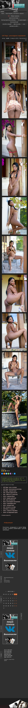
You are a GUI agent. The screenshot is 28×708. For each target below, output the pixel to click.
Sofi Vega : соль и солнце (10, 487)
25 (6, 605)
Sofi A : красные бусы (9, 496)
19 (8, 603)
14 (12, 600)
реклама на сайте (14, 26)
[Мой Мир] (15, 474)
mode (7, 38)
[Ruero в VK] (10, 555)
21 (12, 603)
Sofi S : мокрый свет (8, 505)
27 (10, 605)
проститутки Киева (13, 18)
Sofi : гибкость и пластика (10, 494)
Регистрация (8, 13)
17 (3, 603)
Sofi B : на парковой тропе (10, 512)
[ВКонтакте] (2, 474)
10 (3, 600)
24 (3, 605)
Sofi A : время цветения (9, 498)
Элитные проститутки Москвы (8, 20)
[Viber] (10, 474)
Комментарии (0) (5, 515)
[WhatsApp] (8, 474)
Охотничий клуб (14, 22)
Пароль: (16, 11)
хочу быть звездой (7, 24)
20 (10, 603)
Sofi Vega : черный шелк (9, 491)
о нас (24, 24)
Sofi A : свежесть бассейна (10, 510)
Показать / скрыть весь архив (9, 660)
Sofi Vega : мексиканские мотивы (12, 489)
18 (6, 603)
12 (8, 600)
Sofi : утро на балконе (9, 500)
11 (6, 600)
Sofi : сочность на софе (9, 507)
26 (8, 605)
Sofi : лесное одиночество (10, 492)
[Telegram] (6, 474)
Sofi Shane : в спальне (9, 509)
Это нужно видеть (22, 20)
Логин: (2, 11)
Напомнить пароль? (18, 13)
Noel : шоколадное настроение (11, 501)
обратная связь (17, 24)
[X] (12, 474)
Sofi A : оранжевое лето (9, 503)
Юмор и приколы (15, 16)
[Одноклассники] (4, 474)
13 (10, 600)
